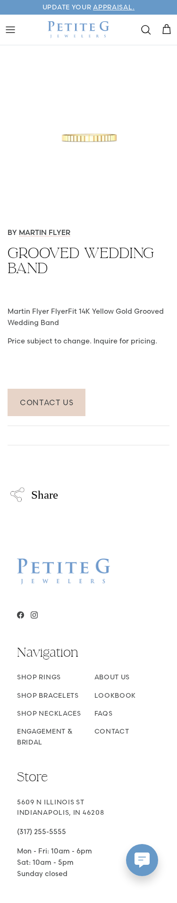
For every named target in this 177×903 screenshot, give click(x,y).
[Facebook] (20, 615)
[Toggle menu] (10, 29)
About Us (112, 677)
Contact (111, 731)
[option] (88, 133)
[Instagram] (34, 615)
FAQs (103, 713)
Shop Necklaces (49, 713)
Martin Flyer (44, 232)
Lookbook (115, 695)
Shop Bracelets (48, 695)
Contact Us (46, 402)
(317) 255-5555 (41, 831)
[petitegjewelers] (78, 29)
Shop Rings (39, 677)
